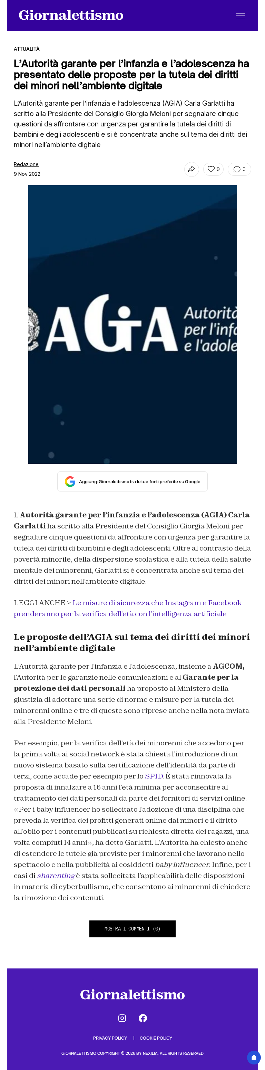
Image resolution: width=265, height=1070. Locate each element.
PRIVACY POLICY (110, 1038)
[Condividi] (191, 169)
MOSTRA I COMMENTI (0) (132, 929)
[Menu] (240, 15)
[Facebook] (143, 1018)
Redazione (26, 164)
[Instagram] (122, 1018)
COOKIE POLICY (156, 1038)
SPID (154, 776)
